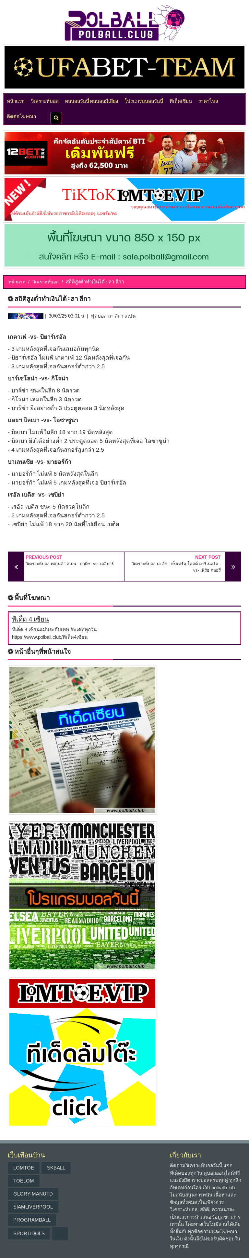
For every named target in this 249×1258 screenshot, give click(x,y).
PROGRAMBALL (32, 1220)
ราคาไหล (208, 100)
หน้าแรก (16, 100)
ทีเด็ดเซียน (181, 100)
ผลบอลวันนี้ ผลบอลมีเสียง (91, 100)
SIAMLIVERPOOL (33, 1207)
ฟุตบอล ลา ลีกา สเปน (113, 316)
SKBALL (56, 1167)
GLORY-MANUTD (33, 1193)
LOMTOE (23, 1167)
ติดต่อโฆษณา (21, 115)
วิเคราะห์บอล (45, 100)
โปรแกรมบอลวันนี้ (143, 100)
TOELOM (23, 1180)
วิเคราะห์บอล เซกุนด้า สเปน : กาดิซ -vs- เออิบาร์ (70, 563)
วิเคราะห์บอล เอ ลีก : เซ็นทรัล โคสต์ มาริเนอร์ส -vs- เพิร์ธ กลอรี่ (176, 567)
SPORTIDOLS (29, 1233)
